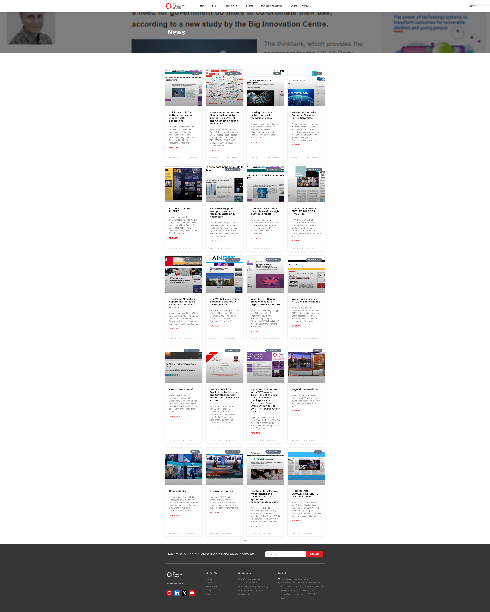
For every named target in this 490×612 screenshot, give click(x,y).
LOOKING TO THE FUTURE (180, 210)
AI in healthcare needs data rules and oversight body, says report (265, 211)
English (475, 6)
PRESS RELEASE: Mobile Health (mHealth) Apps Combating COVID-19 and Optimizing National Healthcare (224, 118)
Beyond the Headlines (305, 389)
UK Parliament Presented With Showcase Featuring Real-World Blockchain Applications (182, 590)
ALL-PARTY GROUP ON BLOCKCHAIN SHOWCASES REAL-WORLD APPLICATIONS (224, 588)
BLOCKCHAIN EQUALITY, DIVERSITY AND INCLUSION (305, 494)
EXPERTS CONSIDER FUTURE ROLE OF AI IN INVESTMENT (306, 211)
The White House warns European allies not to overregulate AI (224, 302)
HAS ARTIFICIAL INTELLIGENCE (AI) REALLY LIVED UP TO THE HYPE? (264, 588)
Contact (305, 6)
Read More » (174, 148)
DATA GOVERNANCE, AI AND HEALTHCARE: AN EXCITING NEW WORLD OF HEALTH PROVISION (306, 588)
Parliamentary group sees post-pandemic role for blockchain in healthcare (222, 212)
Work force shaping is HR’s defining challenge (306, 300)
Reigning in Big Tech (222, 491)
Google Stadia (177, 491)
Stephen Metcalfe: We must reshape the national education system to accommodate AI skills (264, 496)
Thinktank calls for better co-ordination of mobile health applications (182, 116)
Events (294, 6)
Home (203, 6)
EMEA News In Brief (181, 389)
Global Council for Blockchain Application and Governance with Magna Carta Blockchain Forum (224, 395)
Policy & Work (231, 6)
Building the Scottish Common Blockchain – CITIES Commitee (305, 115)
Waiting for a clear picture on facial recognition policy (262, 115)
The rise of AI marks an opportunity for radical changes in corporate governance (183, 303)
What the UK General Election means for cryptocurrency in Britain (265, 302)
